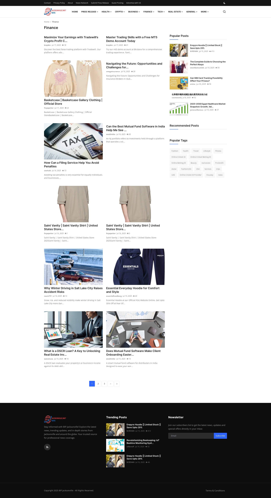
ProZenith (219, 163)
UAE (173, 175)
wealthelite (110, 134)
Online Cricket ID (178, 157)
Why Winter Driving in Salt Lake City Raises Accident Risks (73, 290)
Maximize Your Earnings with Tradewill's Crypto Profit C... (71, 39)
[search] (224, 11)
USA (198, 169)
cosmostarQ (177, 97)
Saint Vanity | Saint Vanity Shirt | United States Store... (71, 227)
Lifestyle (206, 151)
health (185, 151)
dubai (173, 169)
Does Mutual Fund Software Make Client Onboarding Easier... (133, 352)
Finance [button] (147, 11)
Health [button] (106, 11)
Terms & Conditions (215, 490)
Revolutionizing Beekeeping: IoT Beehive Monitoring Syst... (143, 441)
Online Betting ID (178, 163)
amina (192, 84)
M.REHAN (194, 51)
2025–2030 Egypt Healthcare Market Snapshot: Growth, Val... (207, 105)
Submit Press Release (100, 3)
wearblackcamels (197, 67)
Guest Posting (117, 3)
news (220, 175)
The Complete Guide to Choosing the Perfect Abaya (208, 63)
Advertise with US (133, 3)
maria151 (48, 296)
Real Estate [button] (174, 11)
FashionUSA (186, 169)
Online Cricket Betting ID (200, 157)
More (204, 11)
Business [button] (133, 11)
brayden (47, 45)
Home (75, 11)
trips (218, 169)
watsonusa (48, 359)
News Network (82, 3)
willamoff (130, 446)
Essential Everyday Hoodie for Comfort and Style (132, 290)
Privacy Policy (59, 3)
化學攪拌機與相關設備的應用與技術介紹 (189, 94)
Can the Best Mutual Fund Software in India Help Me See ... (135, 128)
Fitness (218, 151)
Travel (195, 151)
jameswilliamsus (196, 110)
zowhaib (47, 170)
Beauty (194, 163)
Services (208, 169)
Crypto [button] (119, 11)
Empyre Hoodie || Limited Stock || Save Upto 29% (206, 46)
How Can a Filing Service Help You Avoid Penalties (71, 164)
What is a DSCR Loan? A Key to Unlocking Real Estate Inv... (72, 352)
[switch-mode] (225, 3)
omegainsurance (113, 71)
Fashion (174, 151)
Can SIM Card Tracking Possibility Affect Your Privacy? (206, 79)
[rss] (47, 447)
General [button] (190, 11)
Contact (47, 3)
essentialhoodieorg (114, 296)
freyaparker (48, 108)
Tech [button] (160, 11)
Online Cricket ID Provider (190, 175)
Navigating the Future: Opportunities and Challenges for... (134, 65)
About (70, 3)
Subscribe (220, 435)
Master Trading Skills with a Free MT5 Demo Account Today (131, 39)
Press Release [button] (88, 11)
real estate (206, 163)
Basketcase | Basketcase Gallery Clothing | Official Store (73, 101)
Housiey (209, 175)
